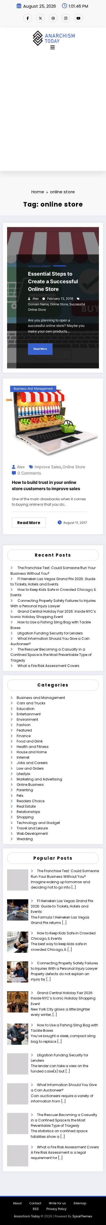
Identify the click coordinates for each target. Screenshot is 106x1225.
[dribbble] (53, 18)
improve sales (48, 466)
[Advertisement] (53, 115)
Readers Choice (30, 801)
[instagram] (66, 18)
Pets (20, 795)
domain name (38, 304)
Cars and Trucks (31, 703)
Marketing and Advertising (39, 779)
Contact (35, 1203)
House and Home (32, 752)
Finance (24, 735)
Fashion (24, 724)
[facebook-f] (27, 18)
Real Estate (26, 806)
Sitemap (79, 1203)
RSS (36, 1209)
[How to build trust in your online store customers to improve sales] (53, 419)
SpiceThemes (82, 1216)
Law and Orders (30, 768)
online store (59, 304)
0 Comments (29, 473)
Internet (23, 757)
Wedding (25, 838)
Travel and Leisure (32, 828)
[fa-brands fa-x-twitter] (40, 18)
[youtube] (78, 18)
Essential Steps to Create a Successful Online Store (53, 281)
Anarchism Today (27, 1216)
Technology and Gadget (38, 822)
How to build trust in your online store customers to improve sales (46, 486)
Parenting (25, 790)
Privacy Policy (56, 1209)
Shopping (25, 817)
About (17, 1203)
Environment (27, 719)
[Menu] (52, 47)
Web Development (39, 266)
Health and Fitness (33, 746)
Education (25, 708)
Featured (24, 730)
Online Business (30, 784)
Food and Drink (30, 741)
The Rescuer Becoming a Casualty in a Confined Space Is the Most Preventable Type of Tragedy (51, 654)
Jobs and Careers (32, 762)
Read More (40, 348)
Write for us (57, 1203)
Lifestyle (23, 773)
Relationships (28, 811)
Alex (36, 299)
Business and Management (33, 389)
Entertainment (29, 714)
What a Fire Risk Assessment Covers (48, 665)
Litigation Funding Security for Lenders (50, 633)
